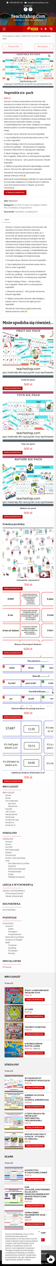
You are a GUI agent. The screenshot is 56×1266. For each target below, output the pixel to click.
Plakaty (8, 853)
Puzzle (8, 795)
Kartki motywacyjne (16, 869)
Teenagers (12, 932)
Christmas (9, 817)
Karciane (12, 803)
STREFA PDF (26, 36)
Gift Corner (10, 812)
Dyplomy (12, 866)
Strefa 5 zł (9, 822)
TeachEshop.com (28, 16)
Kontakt (28, 6)
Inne (7, 861)
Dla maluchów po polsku (18, 863)
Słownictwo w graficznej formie (36, 1171)
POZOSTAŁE (8, 923)
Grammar (12, 945)
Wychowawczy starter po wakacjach (37, 1079)
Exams (8, 844)
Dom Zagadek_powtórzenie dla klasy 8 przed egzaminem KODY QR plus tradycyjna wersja (37, 1193)
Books (8, 798)
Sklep (17, 36)
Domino (9, 842)
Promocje (7, 967)
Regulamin (42, 1253)
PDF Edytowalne (12, 850)
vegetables (19, 212)
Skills (7, 942)
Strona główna (8, 36)
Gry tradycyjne (11, 801)
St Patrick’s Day (12, 820)
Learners (9, 926)
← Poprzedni (12, 46)
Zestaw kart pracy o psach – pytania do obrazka (35, 1136)
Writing (11, 953)
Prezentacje (10, 855)
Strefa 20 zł (10, 825)
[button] (49, 56)
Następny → (44, 46)
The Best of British (35, 1027)
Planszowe (12, 806)
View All (9, 983)
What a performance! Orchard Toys (37, 991)
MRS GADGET (9, 793)
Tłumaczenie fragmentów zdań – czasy (36, 1215)
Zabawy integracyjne (14, 896)
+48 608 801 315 (16, 3)
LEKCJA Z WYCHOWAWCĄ (14, 891)
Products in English (30, 205)
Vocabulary (13, 208)
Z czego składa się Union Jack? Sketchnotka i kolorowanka (35, 1117)
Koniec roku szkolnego (15, 858)
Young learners (25, 208)
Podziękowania (14, 872)
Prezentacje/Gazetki (14, 893)
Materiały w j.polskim (14, 937)
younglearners (31, 212)
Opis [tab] (6, 220)
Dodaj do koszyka (16, 192)
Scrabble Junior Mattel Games (33, 1045)
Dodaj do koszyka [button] (12, 388)
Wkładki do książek (16, 877)
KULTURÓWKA (9, 910)
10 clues (29, 1009)
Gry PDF (35, 36)
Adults (11, 929)
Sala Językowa (11, 814)
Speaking (12, 948)
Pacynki (8, 809)
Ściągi (10, 874)
